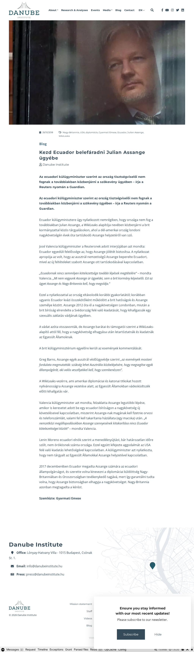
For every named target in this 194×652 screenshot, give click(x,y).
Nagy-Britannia (71, 132)
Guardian (46, 209)
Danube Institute (56, 164)
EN (141, 10)
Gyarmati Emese (108, 132)
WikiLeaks (64, 136)
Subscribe (130, 634)
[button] (53, 10)
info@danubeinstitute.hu (44, 566)
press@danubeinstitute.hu (45, 574)
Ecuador (121, 132)
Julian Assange (135, 132)
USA (82, 132)
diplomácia (92, 132)
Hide (158, 634)
